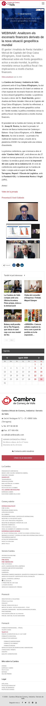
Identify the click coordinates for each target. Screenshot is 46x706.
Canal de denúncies (8, 687)
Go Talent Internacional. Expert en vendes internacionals (21, 533)
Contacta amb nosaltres (24, 451)
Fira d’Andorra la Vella (9, 527)
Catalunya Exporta (8, 512)
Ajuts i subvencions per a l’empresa (13, 566)
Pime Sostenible (7, 564)
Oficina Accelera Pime (9, 555)
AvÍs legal (5, 683)
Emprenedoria (6, 557)
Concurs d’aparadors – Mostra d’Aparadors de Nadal (19, 609)
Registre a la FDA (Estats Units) (11, 518)
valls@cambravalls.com (13, 435)
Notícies (4, 672)
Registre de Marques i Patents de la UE (14, 522)
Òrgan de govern (7, 481)
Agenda (4, 666)
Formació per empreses (9, 638)
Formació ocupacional (9, 636)
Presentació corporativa (10, 471)
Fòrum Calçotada (7, 601)
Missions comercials (8, 524)
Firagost (4, 603)
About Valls (5, 543)
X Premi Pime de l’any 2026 (10, 582)
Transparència (6, 479)
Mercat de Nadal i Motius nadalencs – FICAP (16, 607)
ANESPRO (4, 651)
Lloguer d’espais (7, 584)
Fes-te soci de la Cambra (10, 487)
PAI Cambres (5, 514)
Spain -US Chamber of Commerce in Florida (15, 529)
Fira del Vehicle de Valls (10, 605)
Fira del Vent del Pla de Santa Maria (13, 615)
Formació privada (9, 645)
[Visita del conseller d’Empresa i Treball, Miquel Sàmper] (33, 286)
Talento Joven (6, 629)
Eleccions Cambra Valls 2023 (11, 494)
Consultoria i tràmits (9, 649)
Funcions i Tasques (8, 475)
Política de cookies (8, 689)
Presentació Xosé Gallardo (13, 198)
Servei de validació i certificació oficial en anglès (18, 576)
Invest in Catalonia (8, 541)
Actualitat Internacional (10, 539)
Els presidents (7, 485)
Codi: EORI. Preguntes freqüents (12, 520)
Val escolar (7, 580)
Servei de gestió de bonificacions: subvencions (17, 647)
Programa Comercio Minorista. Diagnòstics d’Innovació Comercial (23, 574)
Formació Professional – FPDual (12, 627)
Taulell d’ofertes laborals (11, 578)
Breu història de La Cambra (10, 483)
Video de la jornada (10, 192)
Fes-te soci (5, 669)
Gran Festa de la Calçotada (10, 599)
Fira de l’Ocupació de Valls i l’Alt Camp (14, 634)
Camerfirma (5, 570)
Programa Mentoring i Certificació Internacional (18, 516)
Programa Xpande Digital (10, 510)
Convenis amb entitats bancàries (12, 568)
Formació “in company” (11, 643)
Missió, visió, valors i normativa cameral (15, 473)
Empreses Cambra (7, 492)
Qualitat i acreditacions (9, 654)
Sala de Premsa (7, 673)
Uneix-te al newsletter (23, 458)
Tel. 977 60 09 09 (10, 426)
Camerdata (5, 572)
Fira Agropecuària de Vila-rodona (12, 613)
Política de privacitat (8, 685)
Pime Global (5, 508)
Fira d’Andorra (6, 611)
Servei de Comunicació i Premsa (12, 587)
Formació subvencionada (12, 641)
